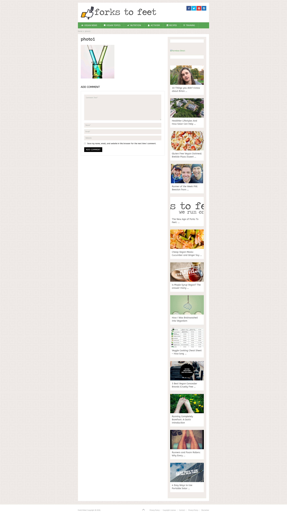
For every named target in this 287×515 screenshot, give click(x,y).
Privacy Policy (155, 510)
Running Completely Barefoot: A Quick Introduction (182, 419)
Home (80, 31)
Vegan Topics (113, 25)
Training (190, 25)
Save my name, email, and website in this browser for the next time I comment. (121, 143)
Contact (182, 510)
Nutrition (135, 25)
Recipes (173, 25)
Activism (155, 25)
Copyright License (169, 510)
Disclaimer (205, 510)
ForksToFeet (82, 510)
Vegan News (90, 25)
